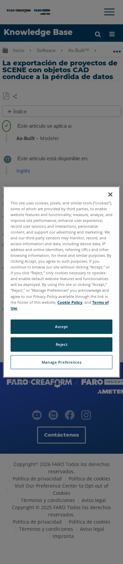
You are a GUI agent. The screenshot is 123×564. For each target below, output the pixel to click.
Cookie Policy (69, 302)
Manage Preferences (61, 362)
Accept (61, 326)
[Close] (110, 194)
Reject (61, 344)
